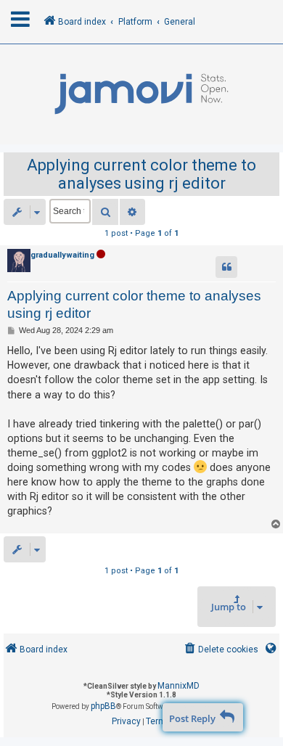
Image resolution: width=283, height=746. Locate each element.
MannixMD (178, 686)
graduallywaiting (62, 255)
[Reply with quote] (226, 267)
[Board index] (141, 94)
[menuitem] (220, 650)
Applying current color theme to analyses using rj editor (141, 174)
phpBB (103, 706)
